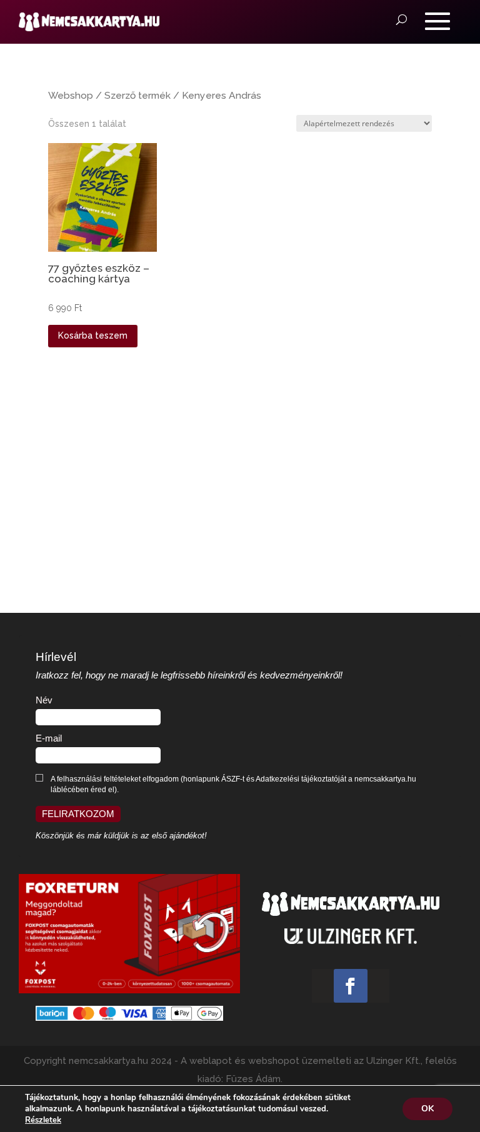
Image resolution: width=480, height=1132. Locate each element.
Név (44, 700)
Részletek (43, 1120)
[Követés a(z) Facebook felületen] (351, 986)
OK (427, 1109)
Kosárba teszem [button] (93, 335)
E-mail (49, 738)
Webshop (70, 95)
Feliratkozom (78, 814)
